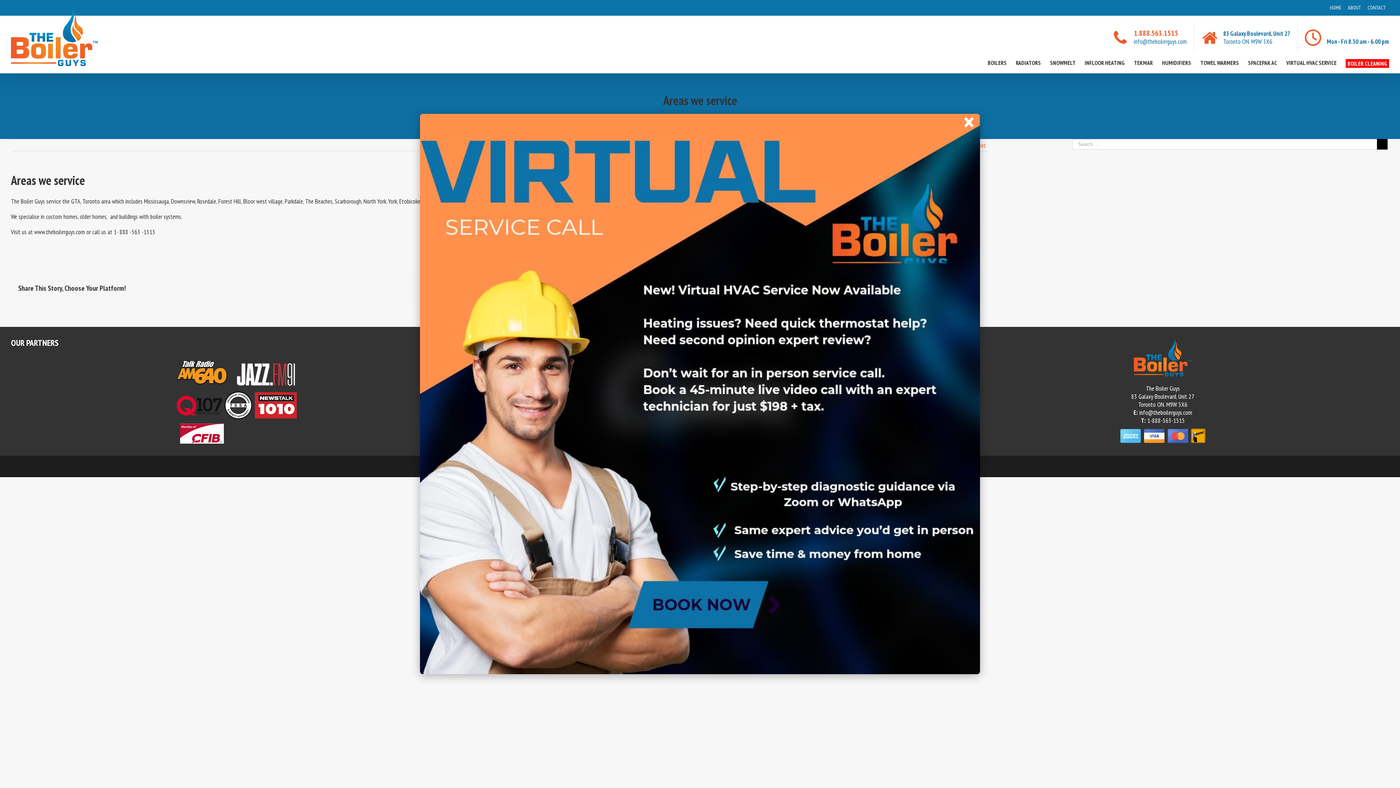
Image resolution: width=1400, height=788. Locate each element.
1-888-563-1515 (1166, 421)
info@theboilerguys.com (1160, 42)
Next (980, 146)
